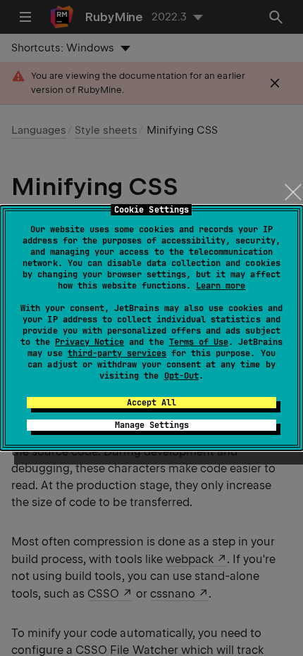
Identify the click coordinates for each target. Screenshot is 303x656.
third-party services (117, 353)
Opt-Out (181, 375)
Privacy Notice (89, 342)
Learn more (220, 285)
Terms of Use (198, 342)
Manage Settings (152, 425)
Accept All (151, 402)
